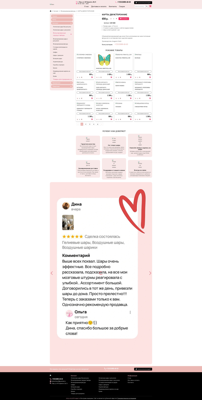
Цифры (55, 52)
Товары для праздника (61, 79)
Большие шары (57, 58)
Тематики (56, 86)
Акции (54, 16)
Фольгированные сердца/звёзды (59, 34)
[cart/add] (92, 77)
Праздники (56, 83)
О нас (86, 6)
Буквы (55, 76)
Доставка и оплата (98, 6)
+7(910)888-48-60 (121, 44)
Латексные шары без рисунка (62, 27)
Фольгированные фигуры (68, 11)
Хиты (54, 19)
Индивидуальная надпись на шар (61, 72)
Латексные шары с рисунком (61, 30)
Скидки (122, 6)
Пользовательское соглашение (126, 398)
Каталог (55, 11)
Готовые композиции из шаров (60, 48)
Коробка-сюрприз (58, 65)
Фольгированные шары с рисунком (60, 40)
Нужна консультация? (144, 2)
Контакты (113, 6)
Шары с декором (58, 55)
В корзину (124, 18)
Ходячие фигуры (58, 61)
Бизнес (55, 68)
